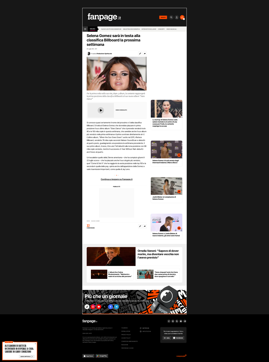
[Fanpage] (89, 321)
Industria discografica (131, 29)
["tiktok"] (87, 306)
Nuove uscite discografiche (111, 29)
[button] (145, 53)
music (92, 29)
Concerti (161, 29)
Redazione (124, 345)
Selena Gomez (95, 221)
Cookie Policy (125, 338)
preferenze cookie (127, 348)
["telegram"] (116, 306)
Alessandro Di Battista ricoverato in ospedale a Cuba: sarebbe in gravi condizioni (19, 348)
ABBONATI (163, 17)
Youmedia (124, 328)
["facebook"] (110, 306)
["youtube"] (98, 306)
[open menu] (85, 29)
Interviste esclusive (149, 29)
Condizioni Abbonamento (129, 341)
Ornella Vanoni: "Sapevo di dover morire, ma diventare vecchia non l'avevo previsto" (158, 254)
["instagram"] (92, 306)
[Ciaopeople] (181, 356)
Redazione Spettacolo (104, 53)
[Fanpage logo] (101, 17)
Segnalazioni (125, 331)
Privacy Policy (126, 334)
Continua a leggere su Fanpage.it (117, 179)
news (88, 221)
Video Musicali (171, 29)
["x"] (104, 306)
